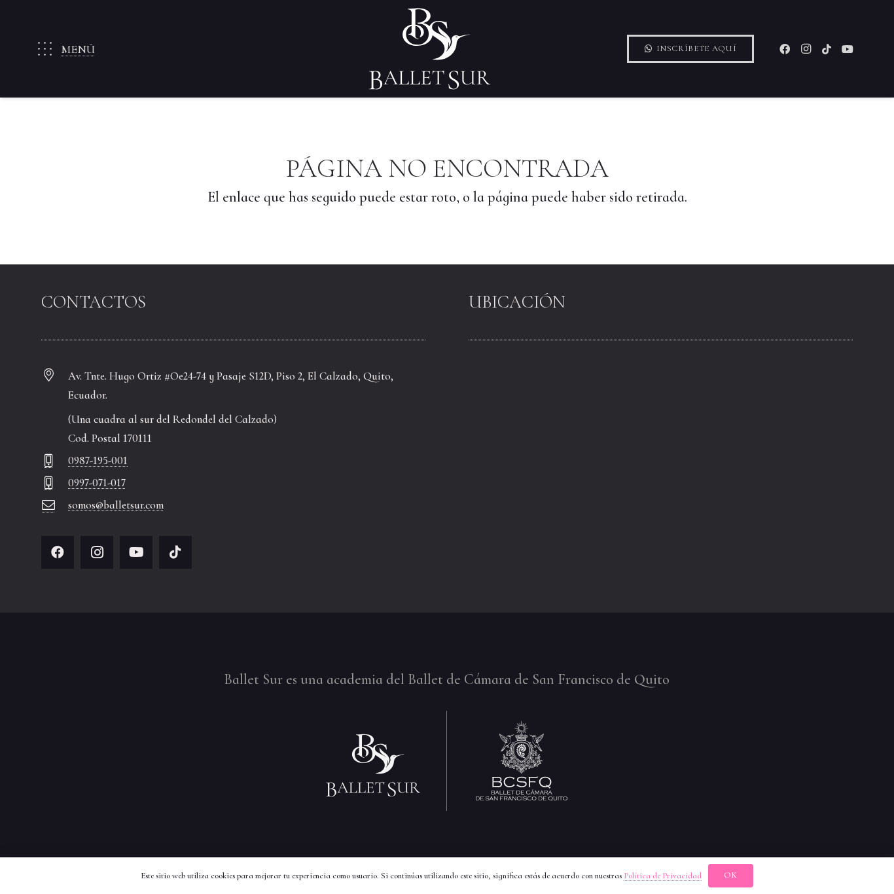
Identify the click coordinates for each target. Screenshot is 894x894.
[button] (65, 49)
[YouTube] (847, 49)
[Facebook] (784, 49)
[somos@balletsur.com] (54, 505)
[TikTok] (826, 49)
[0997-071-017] (54, 483)
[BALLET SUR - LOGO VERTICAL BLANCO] (430, 49)
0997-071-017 (97, 483)
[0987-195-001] (54, 460)
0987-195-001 (98, 460)
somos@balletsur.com (116, 505)
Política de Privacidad (663, 875)
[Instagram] (805, 49)
